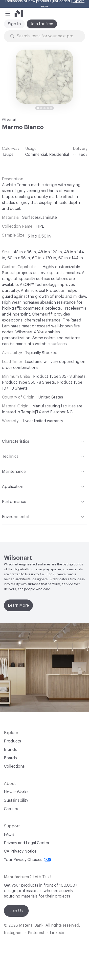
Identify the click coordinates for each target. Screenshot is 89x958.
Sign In (14, 24)
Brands (10, 750)
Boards (10, 758)
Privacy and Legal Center (26, 843)
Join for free (42, 24)
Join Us (16, 911)
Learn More (18, 605)
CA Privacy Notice (20, 851)
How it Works (16, 792)
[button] (8, 14)
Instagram (13, 933)
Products (12, 741)
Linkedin (58, 933)
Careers (11, 809)
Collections (14, 766)
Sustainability (16, 800)
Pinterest (36, 933)
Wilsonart (9, 119)
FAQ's (9, 835)
